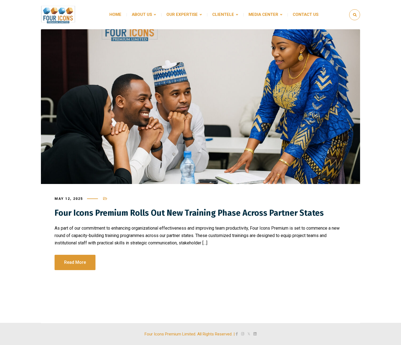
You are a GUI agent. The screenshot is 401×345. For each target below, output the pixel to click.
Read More (75, 262)
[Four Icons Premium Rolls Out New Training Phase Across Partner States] (200, 106)
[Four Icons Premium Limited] (58, 15)
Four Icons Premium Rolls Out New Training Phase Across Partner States (189, 213)
